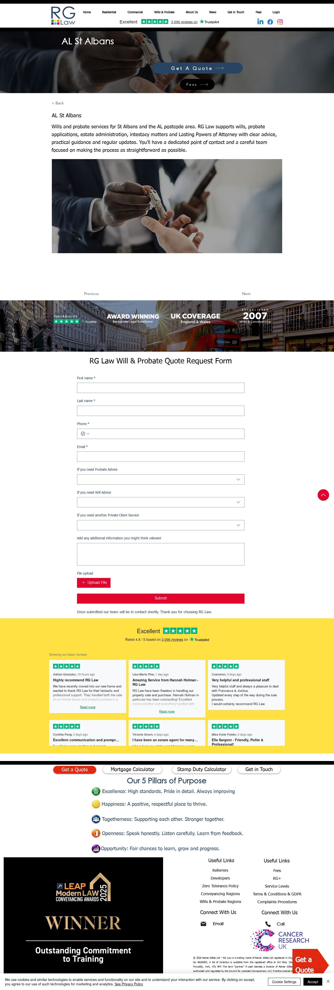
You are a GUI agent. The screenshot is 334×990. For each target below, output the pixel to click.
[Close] (328, 981)
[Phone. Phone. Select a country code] (85, 434)
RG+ (277, 879)
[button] (136, 10)
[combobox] (161, 479)
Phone (83, 424)
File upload (85, 573)
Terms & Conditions (270, 894)
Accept (313, 981)
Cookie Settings (284, 981)
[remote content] (74, 319)
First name (86, 378)
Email (82, 447)
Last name (86, 401)
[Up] (323, 495)
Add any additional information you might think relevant (119, 538)
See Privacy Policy (129, 983)
